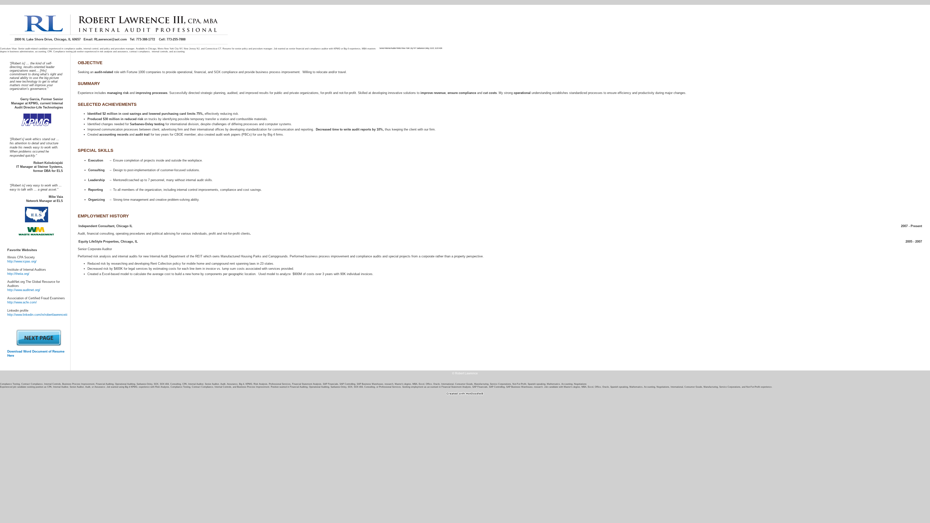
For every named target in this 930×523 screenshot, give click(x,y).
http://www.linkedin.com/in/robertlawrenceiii (37, 314)
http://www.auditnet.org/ (23, 290)
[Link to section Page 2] (39, 345)
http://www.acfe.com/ (22, 302)
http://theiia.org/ (18, 274)
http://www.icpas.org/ (22, 261)
